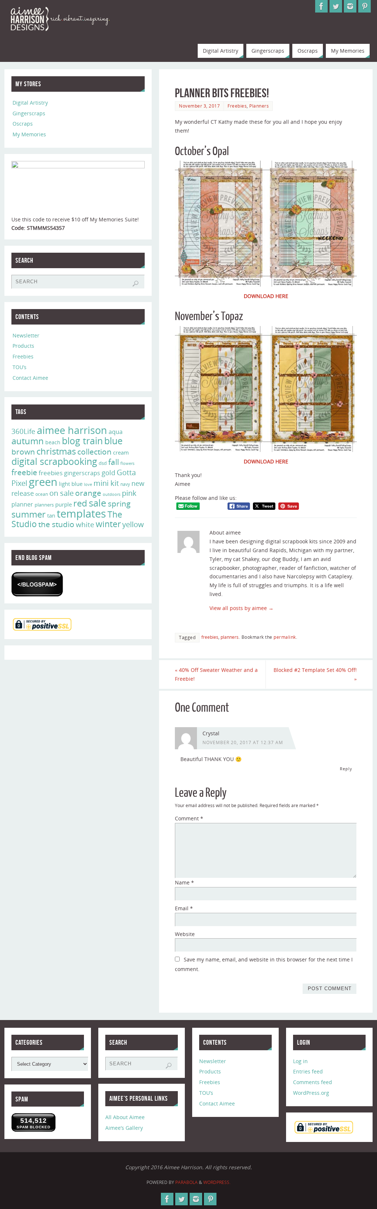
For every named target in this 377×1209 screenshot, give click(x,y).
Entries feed (308, 1071)
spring (119, 503)
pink (129, 493)
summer (28, 514)
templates (81, 513)
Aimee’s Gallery (124, 1127)
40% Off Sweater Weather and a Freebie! (216, 674)
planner (22, 504)
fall (113, 461)
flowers (127, 463)
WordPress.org (311, 1092)
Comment (189, 818)
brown (23, 451)
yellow (133, 524)
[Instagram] (350, 6)
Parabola (186, 1182)
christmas (56, 451)
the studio (56, 524)
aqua (116, 432)
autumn (27, 441)
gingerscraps (82, 473)
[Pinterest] (364, 6)
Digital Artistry (30, 102)
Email (184, 908)
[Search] (135, 283)
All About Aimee (125, 1117)
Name (184, 882)
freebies (209, 637)
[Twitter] (336, 6)
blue (113, 440)
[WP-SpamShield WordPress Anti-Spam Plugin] (37, 584)
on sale (61, 493)
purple (63, 504)
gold (108, 472)
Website (185, 934)
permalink (285, 637)
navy (125, 484)
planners (230, 637)
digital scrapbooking (54, 461)
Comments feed (312, 1082)
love (88, 484)
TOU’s (20, 367)
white (85, 524)
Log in (300, 1061)
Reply (346, 768)
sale (97, 502)
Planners (259, 106)
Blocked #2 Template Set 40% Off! (315, 674)
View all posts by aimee (241, 607)
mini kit (106, 483)
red (80, 503)
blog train (82, 440)
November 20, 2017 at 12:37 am (242, 742)
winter (108, 524)
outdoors (111, 494)
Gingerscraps (29, 113)
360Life (23, 431)
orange (88, 493)
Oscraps (23, 123)
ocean (41, 494)
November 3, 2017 (199, 106)
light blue (70, 483)
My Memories (29, 134)
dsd (103, 463)
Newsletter (26, 335)
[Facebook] (321, 6)
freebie (24, 472)
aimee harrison (72, 430)
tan (51, 515)
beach (52, 442)
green (43, 481)
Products (23, 345)
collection (94, 451)
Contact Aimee (30, 377)
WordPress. (216, 1182)
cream (121, 452)
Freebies (237, 106)
